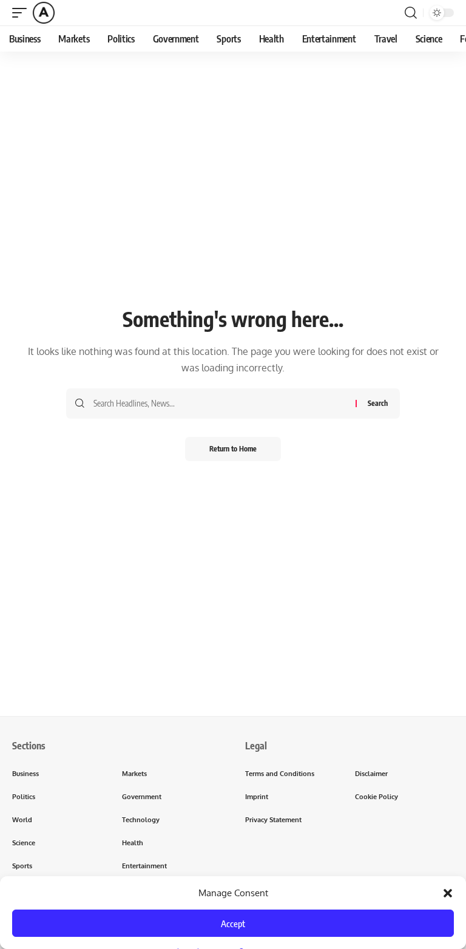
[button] (448, 893)
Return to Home (233, 448)
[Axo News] (44, 13)
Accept (233, 923)
